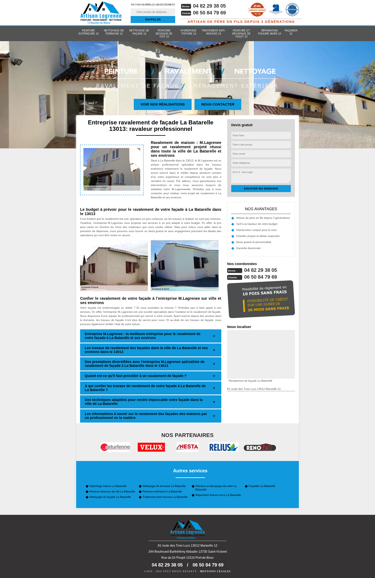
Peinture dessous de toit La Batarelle (112, 491)
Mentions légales (215, 571)
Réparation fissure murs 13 (269, 32)
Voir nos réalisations (163, 104)
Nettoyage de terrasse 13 (114, 32)
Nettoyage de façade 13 (139, 32)
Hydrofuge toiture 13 (188, 32)
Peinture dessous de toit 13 (164, 33)
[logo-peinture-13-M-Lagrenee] (101, 12)
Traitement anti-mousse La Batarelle (165, 496)
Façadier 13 (291, 32)
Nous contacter (217, 104)
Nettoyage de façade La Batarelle (110, 496)
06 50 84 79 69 (209, 13)
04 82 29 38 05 (209, 6)
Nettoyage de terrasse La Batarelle (164, 486)
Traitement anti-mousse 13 (213, 32)
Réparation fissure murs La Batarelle (218, 494)
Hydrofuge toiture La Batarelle (108, 486)
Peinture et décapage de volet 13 (241, 33)
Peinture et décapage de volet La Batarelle (216, 487)
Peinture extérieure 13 (88, 32)
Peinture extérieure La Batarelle (162, 491)
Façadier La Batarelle (262, 486)
